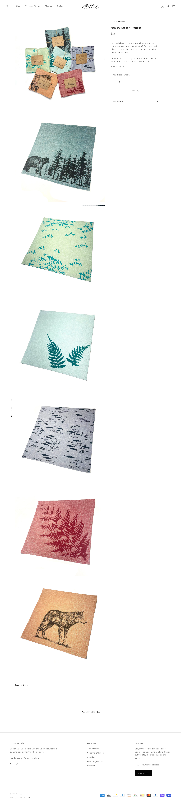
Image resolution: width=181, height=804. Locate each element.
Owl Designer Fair (95, 761)
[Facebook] (117, 66)
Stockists (48, 6)
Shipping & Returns (22, 685)
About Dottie (93, 748)
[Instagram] (16, 763)
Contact (60, 6)
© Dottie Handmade (16, 794)
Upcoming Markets (32, 6)
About (8, 6)
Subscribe (143, 773)
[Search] (168, 6)
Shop (18, 6)
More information (118, 101)
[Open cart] (174, 6)
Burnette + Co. (23, 797)
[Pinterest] (123, 66)
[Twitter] (120, 66)
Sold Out (135, 91)
